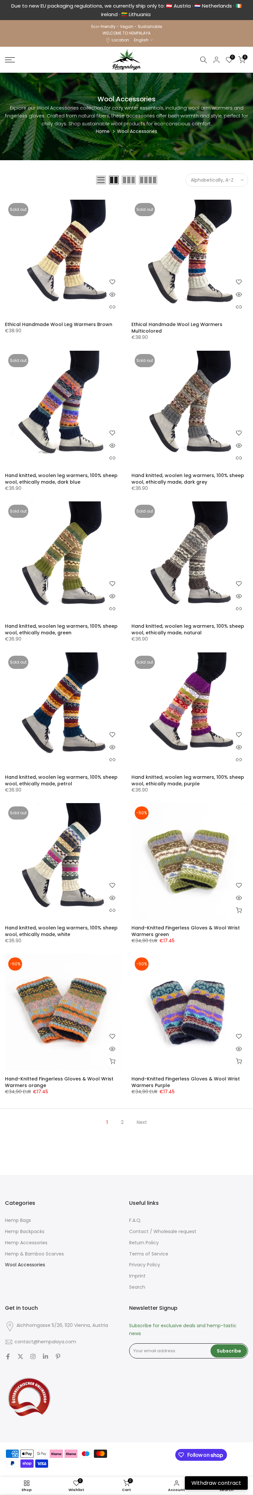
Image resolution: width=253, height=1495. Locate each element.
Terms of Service (148, 1251)
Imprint (137, 1273)
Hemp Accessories (26, 1240)
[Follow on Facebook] (8, 1353)
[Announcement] (126, 8)
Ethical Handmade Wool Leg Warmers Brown (58, 321)
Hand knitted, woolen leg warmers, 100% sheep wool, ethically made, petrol (61, 777)
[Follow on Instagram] (33, 1353)
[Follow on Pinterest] (58, 1353)
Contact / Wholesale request (162, 1229)
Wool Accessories (25, 1262)
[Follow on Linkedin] (45, 1353)
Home (103, 128)
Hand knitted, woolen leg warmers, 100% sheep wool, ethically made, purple (187, 777)
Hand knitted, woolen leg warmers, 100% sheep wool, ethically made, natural (187, 626)
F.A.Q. (135, 1217)
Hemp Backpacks (24, 1229)
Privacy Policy (144, 1262)
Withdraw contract (216, 1483)
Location (120, 37)
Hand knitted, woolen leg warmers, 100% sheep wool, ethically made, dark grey (187, 475)
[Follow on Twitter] (20, 1353)
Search (137, 1284)
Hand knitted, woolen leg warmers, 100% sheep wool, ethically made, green (61, 626)
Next (142, 1119)
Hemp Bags (18, 1217)
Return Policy (144, 1240)
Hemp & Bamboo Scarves (34, 1251)
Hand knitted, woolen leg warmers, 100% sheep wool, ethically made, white (61, 928)
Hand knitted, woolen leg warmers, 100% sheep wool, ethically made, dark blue (61, 475)
